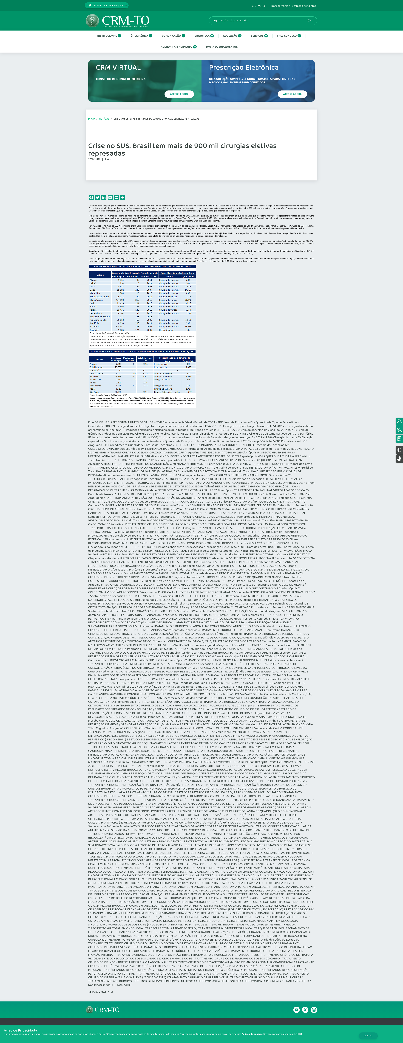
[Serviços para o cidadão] (399, 422)
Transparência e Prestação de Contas (293, 6)
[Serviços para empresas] (399, 439)
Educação (230, 36)
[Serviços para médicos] (399, 430)
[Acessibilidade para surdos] (399, 458)
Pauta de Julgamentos (222, 47)
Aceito (368, 1036)
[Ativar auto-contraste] (399, 450)
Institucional (107, 36)
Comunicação (171, 36)
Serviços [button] (257, 36)
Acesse (179, 94)
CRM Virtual (259, 6)
